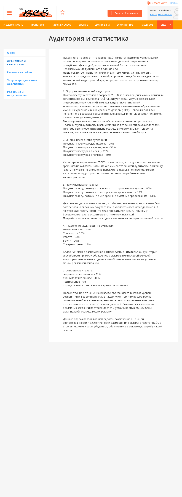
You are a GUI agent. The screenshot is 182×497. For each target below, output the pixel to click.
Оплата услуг (159, 2)
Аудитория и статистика (16, 62)
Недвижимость (13, 24)
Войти (153, 14)
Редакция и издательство (17, 93)
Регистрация (165, 14)
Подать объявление (126, 13)
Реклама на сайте (19, 72)
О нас (11, 52)
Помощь (173, 2)
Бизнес (83, 24)
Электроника (125, 24)
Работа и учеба (61, 24)
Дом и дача (102, 24)
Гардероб (147, 24)
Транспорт (37, 24)
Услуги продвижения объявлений (22, 81)
